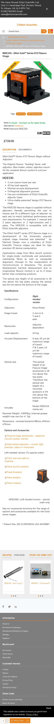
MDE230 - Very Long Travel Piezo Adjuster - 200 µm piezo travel (13, 583)
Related (7, 555)
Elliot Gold (21, 114)
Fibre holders (14, 477)
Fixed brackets (14, 472)
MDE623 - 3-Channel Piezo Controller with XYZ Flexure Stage (40, 583)
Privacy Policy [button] (32, 714)
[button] (11, 595)
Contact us (19, 126)
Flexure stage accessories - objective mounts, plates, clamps (24, 437)
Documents (25, 149)
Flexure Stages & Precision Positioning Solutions (25, 40)
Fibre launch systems (18, 466)
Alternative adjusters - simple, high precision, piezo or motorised (23, 446)
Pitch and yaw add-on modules (16, 460)
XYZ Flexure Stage (34, 114)
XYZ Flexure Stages (14, 43)
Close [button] (48, 708)
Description (9, 149)
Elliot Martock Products (17, 37)
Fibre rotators (14, 483)
